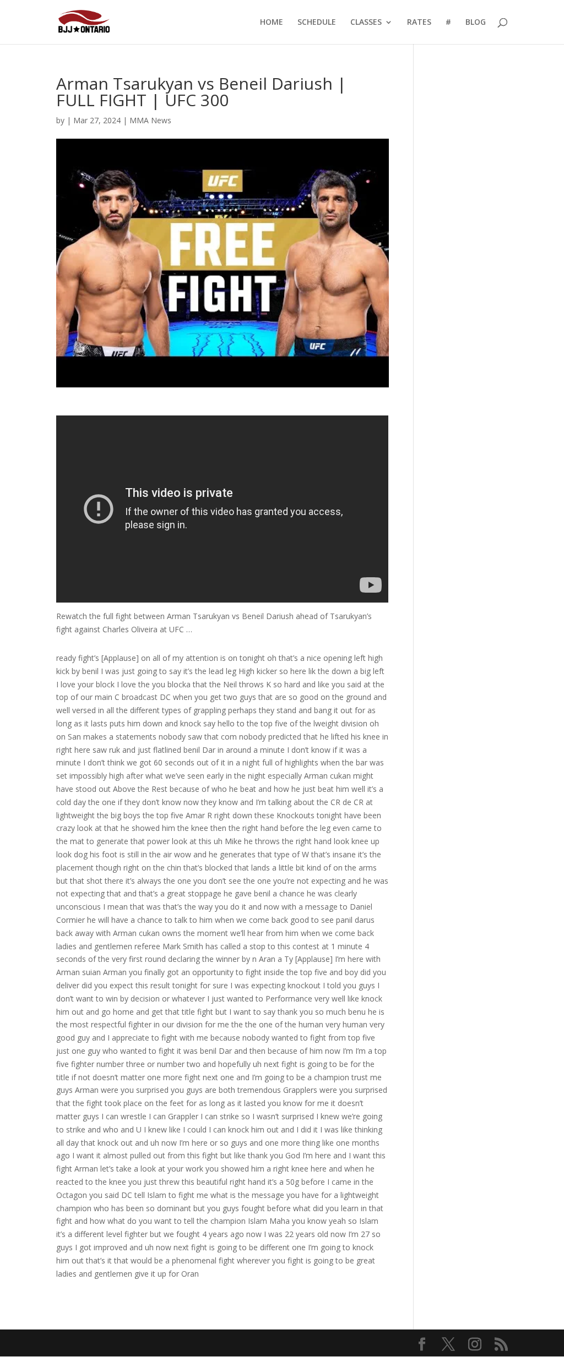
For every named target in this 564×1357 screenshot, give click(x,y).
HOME (271, 22)
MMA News (150, 120)
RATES (419, 22)
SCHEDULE (316, 22)
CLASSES (366, 22)
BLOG (475, 22)
